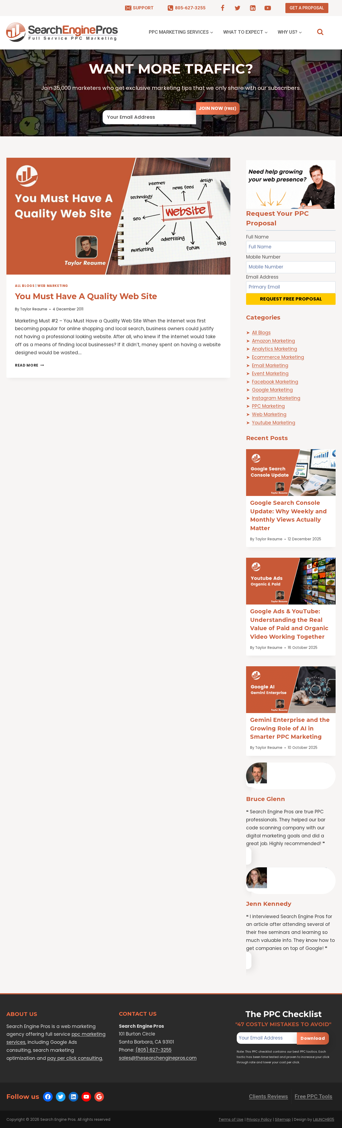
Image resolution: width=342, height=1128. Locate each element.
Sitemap (283, 1119)
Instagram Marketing (276, 398)
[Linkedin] (252, 8)
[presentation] (118, 216)
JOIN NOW (217, 108)
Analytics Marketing (274, 349)
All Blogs (24, 286)
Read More (29, 365)
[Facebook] (222, 8)
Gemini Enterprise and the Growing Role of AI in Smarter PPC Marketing (290, 728)
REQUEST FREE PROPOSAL (291, 298)
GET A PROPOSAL (307, 7)
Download (313, 1038)
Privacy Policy (259, 1119)
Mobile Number (263, 257)
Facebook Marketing (275, 382)
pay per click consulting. (75, 1058)
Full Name (257, 237)
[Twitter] (237, 8)
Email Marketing (270, 365)
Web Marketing (52, 286)
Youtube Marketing (273, 422)
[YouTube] (267, 8)
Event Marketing (270, 373)
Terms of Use (231, 1119)
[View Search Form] (320, 32)
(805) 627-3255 (153, 1050)
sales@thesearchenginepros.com (158, 1058)
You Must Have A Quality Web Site (86, 296)
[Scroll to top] (327, 1122)
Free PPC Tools (313, 1096)
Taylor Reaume (33, 309)
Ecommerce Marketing (278, 357)
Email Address (119, 106)
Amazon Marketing (273, 341)
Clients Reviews (268, 1096)
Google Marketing (272, 390)
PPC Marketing (268, 406)
